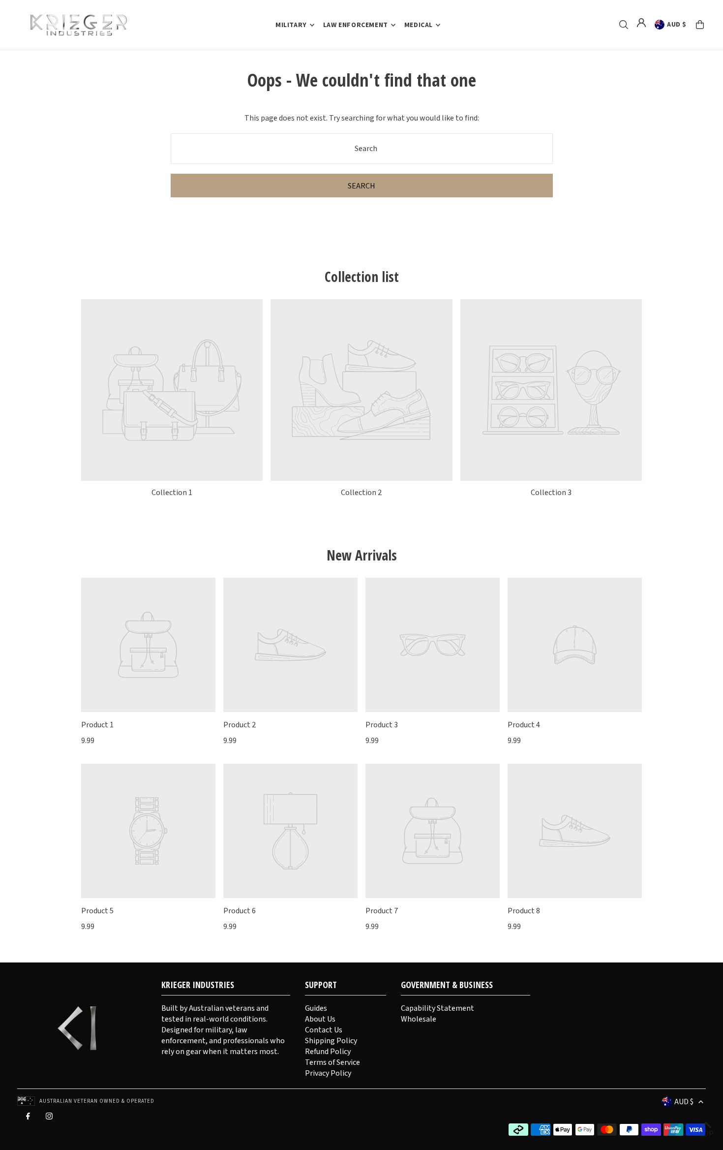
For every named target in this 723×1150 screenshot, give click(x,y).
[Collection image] (172, 390)
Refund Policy (328, 1051)
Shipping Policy (331, 1040)
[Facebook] (28, 1118)
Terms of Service (332, 1062)
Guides (316, 1008)
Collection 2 (361, 492)
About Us (320, 1019)
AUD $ (677, 25)
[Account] (641, 23)
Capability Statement (437, 1008)
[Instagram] (49, 1118)
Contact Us (323, 1030)
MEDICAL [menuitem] (418, 25)
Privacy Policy (328, 1073)
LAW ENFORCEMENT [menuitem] (355, 25)
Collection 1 (171, 492)
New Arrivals (362, 555)
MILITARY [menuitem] (291, 25)
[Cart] (700, 25)
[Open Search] (623, 24)
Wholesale (418, 1019)
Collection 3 (551, 492)
